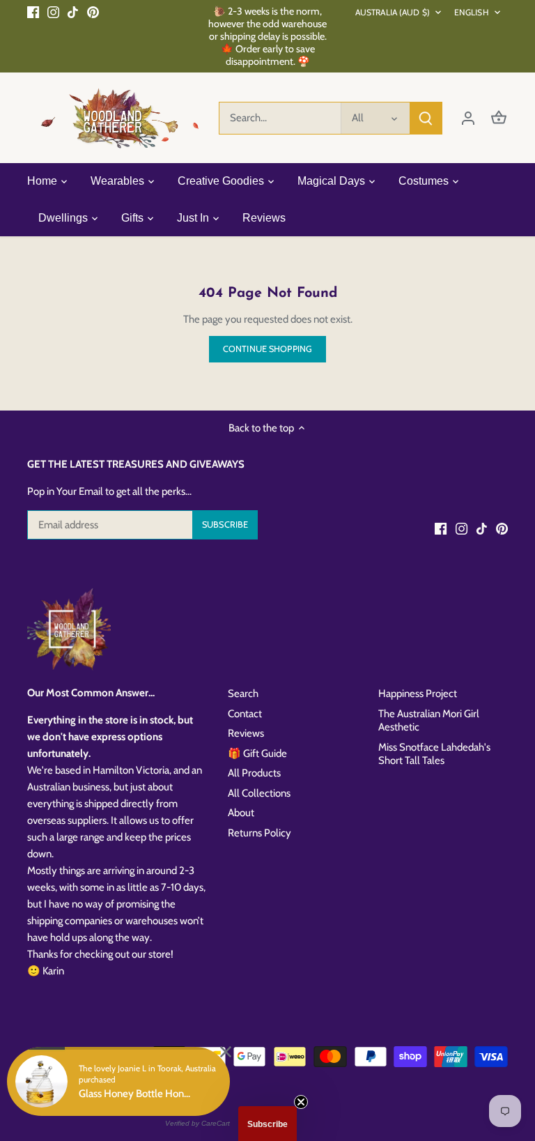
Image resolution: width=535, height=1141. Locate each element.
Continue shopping (267, 349)
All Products (254, 773)
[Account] (468, 118)
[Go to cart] (498, 118)
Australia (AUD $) (392, 12)
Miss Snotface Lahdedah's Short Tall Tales (434, 754)
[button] (267, 1123)
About (241, 812)
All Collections (259, 793)
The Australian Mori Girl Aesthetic (428, 720)
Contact (245, 713)
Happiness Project (417, 693)
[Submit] (426, 118)
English (471, 12)
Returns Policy (259, 833)
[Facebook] (33, 11)
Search (243, 693)
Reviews (246, 733)
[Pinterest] (93, 11)
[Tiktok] (73, 11)
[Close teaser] (301, 1102)
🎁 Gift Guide (257, 753)
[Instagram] (53, 11)
